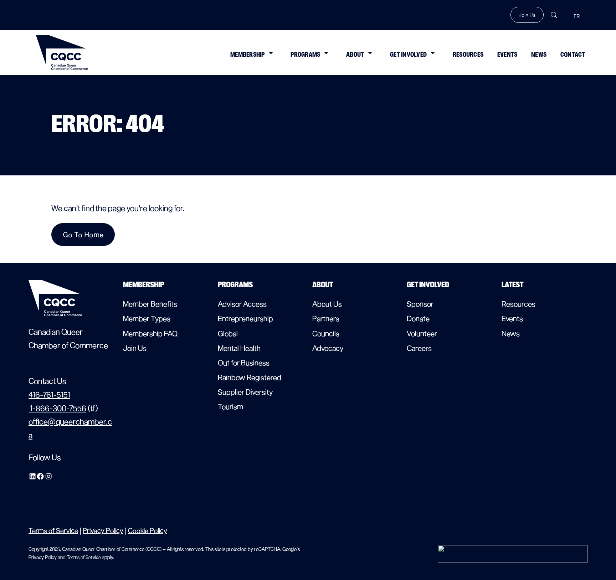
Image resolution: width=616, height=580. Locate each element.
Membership (247, 54)
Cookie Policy (147, 530)
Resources (468, 54)
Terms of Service (53, 530)
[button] (270, 52)
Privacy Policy (103, 530)
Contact (572, 54)
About (355, 54)
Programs (305, 54)
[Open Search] (554, 15)
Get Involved (408, 54)
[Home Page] (62, 52)
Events (507, 54)
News (538, 54)
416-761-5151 (49, 394)
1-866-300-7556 (57, 407)
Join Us (527, 14)
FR (577, 16)
